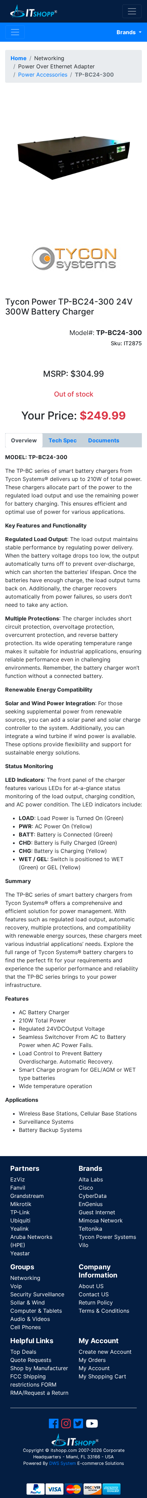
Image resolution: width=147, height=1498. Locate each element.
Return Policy (96, 1302)
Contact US (94, 1294)
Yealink (19, 1228)
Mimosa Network (101, 1220)
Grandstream (27, 1195)
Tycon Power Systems (107, 1236)
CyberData (93, 1195)
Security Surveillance (37, 1294)
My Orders (92, 1359)
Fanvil (17, 1187)
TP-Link (20, 1212)
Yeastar (20, 1253)
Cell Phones (25, 1327)
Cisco (86, 1187)
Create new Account (105, 1351)
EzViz (17, 1179)
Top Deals (23, 1351)
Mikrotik (20, 1204)
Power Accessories (42, 74)
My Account (94, 1368)
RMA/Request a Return (39, 1392)
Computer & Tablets (36, 1310)
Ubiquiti (20, 1220)
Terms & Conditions (104, 1310)
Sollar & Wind (27, 1302)
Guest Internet (97, 1212)
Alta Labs (91, 1179)
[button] (73, 155)
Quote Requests (30, 1359)
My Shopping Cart (102, 1376)
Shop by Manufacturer (39, 1368)
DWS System (62, 1463)
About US (91, 1286)
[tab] (24, 440)
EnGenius (91, 1204)
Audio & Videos (30, 1318)
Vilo (84, 1245)
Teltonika (90, 1228)
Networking (25, 1277)
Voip (16, 1286)
